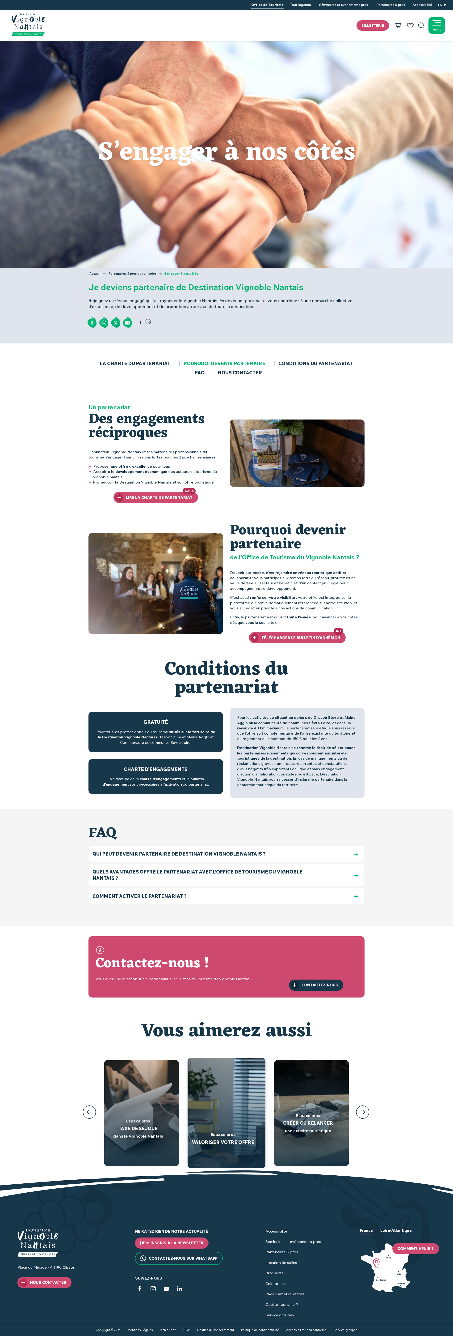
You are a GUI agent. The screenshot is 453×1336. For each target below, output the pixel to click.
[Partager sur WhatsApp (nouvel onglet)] (103, 323)
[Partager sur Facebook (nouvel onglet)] (92, 323)
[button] (421, 25)
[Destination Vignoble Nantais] (28, 25)
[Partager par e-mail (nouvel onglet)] (127, 323)
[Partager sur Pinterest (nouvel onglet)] (115, 323)
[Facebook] (140, 1289)
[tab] (366, 1234)
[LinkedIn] (179, 1289)
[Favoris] (410, 25)
